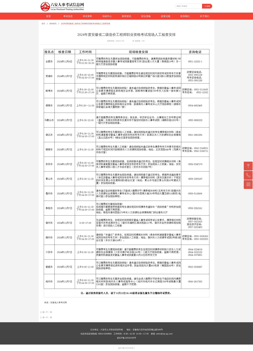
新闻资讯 (53, 24)
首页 (43, 24)
